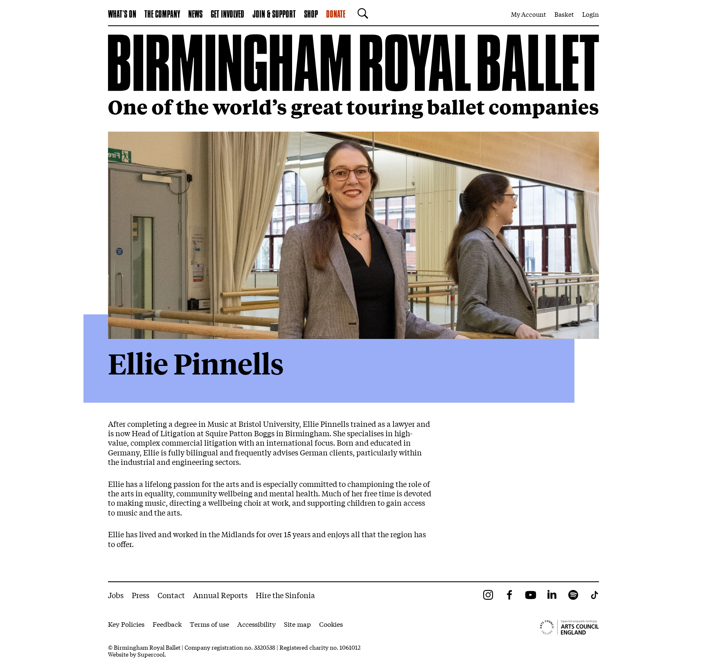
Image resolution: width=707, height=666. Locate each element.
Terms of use (209, 623)
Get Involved (227, 15)
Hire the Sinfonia (285, 595)
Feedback (167, 623)
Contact (171, 595)
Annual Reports (220, 595)
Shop (311, 15)
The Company (162, 15)
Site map (297, 623)
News (195, 15)
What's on (122, 15)
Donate (335, 15)
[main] (353, 303)
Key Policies (126, 623)
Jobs (116, 595)
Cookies (331, 623)
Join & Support (274, 15)
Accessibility (256, 623)
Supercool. (151, 654)
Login (590, 13)
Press (140, 595)
